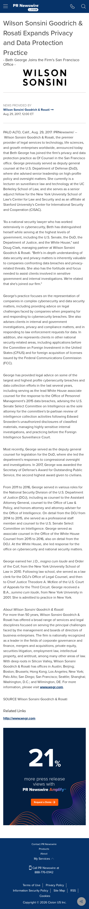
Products (44, 849)
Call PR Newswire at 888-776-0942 (45, 870)
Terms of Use (31, 885)
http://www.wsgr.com (19, 718)
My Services (42, 858)
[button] (44, 77)
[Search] (83, 6)
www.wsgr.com (51, 687)
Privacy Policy (55, 885)
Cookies (45, 896)
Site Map (59, 890)
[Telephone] (72, 6)
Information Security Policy (30, 890)
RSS (73, 890)
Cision (52, 902)
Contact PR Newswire (44, 844)
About (44, 854)
